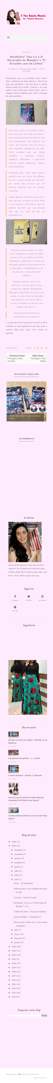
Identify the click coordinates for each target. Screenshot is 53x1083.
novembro (18, 854)
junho (16, 875)
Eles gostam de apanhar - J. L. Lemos (24, 758)
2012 (14, 996)
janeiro (17, 942)
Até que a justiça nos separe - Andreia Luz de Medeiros (27, 741)
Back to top (39, 1078)
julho (16, 871)
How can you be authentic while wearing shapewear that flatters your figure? (25, 798)
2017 (14, 976)
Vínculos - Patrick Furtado (25, 897)
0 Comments (11, 348)
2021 (14, 959)
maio (16, 879)
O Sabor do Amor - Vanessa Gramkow (30, 911)
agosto (17, 866)
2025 (14, 845)
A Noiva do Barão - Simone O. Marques (25, 775)
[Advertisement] (27, 1044)
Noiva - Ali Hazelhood (23, 883)
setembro (18, 862)
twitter (29, 600)
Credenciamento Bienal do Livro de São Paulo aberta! (27, 817)
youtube (15, 611)
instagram (42, 600)
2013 (14, 992)
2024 (14, 946)
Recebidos (26, 52)
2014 (14, 988)
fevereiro (18, 938)
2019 (14, 967)
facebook (15, 600)
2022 (14, 955)
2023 (14, 950)
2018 (14, 971)
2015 (14, 984)
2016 (14, 980)
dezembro (18, 850)
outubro (17, 858)
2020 (14, 963)
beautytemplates (31, 1074)
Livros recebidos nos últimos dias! (25, 417)
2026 (14, 841)
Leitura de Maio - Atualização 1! (27, 916)
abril (16, 930)
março (17, 934)
